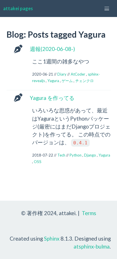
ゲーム (67, 80)
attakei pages (18, 8)
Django (90, 155)
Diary (61, 74)
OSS (37, 161)
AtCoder (78, 74)
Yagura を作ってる (52, 98)
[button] (106, 8)
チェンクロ (84, 80)
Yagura (53, 80)
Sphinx (51, 238)
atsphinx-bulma (92, 246)
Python (76, 155)
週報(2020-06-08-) (52, 49)
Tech (61, 155)
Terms (89, 213)
